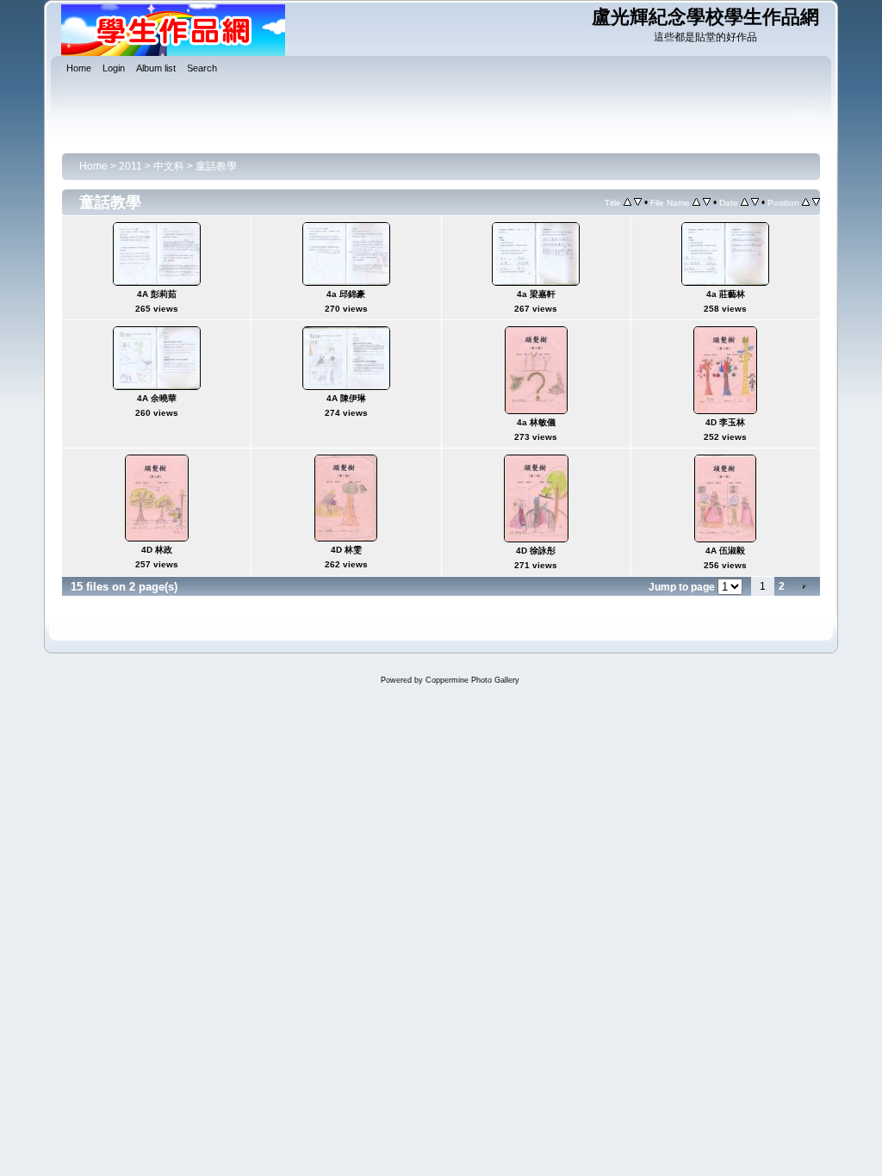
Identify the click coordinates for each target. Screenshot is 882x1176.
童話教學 (216, 166)
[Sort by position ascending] (806, 202)
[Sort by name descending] (707, 202)
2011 (130, 166)
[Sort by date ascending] (744, 202)
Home (93, 166)
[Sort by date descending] (755, 202)
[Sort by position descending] (816, 202)
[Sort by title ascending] (627, 202)
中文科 (168, 166)
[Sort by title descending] (638, 202)
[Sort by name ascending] (696, 202)
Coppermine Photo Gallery (472, 680)
